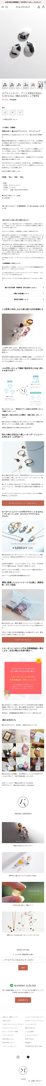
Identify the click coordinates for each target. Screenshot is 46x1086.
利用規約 (28, 1042)
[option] (23, 44)
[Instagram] (18, 1057)
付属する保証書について (21, 293)
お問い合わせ (29, 1039)
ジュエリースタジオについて (34, 1017)
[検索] (7, 7)
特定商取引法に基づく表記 (33, 1046)
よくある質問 (29, 1031)
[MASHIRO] (23, 7)
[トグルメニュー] (2, 7)
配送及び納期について (21, 299)
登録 (23, 968)
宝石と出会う (6, 1020)
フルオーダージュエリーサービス (13, 1024)
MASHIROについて (8, 1042)
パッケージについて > (23, 640)
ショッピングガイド (31, 1035)
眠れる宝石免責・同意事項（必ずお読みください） (21, 287)
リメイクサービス (30, 1024)
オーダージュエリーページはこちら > (23, 503)
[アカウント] (38, 7)
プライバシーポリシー (9, 1046)
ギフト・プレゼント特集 (10, 1031)
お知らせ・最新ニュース (10, 1017)
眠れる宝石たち (30, 1028)
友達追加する (23, 1000)
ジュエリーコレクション (10, 1028)
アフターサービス (8, 1035)
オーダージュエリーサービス (34, 1020)
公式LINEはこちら (8, 1039)
